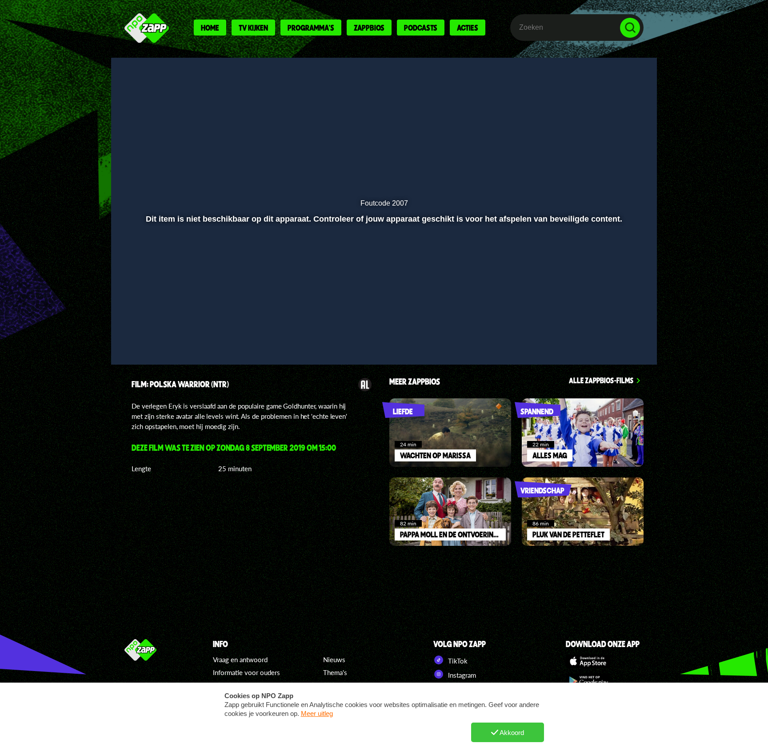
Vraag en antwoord (240, 660)
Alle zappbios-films (601, 380)
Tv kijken (253, 27)
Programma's (311, 27)
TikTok (457, 661)
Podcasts (420, 27)
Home (210, 27)
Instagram (461, 675)
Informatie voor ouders (246, 672)
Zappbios (369, 27)
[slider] (383, 316)
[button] (147, 334)
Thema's (335, 672)
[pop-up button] (602, 334)
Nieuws (334, 660)
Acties (467, 27)
